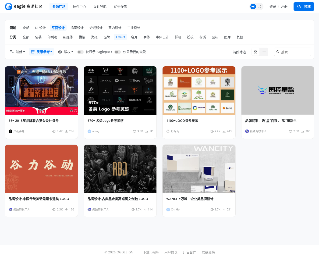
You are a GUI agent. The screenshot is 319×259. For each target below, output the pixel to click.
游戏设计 (96, 27)
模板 (190, 37)
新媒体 (68, 37)
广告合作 (189, 252)
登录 (272, 6)
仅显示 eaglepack (99, 51)
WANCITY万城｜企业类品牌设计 (189, 199)
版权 (67, 51)
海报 (94, 37)
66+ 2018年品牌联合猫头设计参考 (34, 121)
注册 (284, 6)
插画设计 (77, 27)
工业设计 (133, 27)
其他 (240, 37)
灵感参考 (43, 51)
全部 (26, 27)
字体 (146, 37)
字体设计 (162, 37)
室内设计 (114, 27)
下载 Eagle (151, 252)
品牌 (106, 37)
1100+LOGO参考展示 (182, 121)
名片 (134, 37)
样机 (178, 37)
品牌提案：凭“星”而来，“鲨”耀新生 (271, 121)
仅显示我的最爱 (134, 51)
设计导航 (99, 6)
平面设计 (58, 27)
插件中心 (79, 6)
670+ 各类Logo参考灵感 (106, 121)
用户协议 (170, 252)
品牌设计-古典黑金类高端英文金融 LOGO (118, 199)
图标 (215, 37)
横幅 (82, 37)
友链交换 (208, 252)
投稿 (307, 6)
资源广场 (58, 6)
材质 (202, 37)
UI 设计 (40, 27)
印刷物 (52, 37)
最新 (19, 51)
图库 (227, 37)
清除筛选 (239, 52)
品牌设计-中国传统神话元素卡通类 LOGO (39, 199)
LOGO (120, 37)
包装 (38, 37)
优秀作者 (120, 6)
